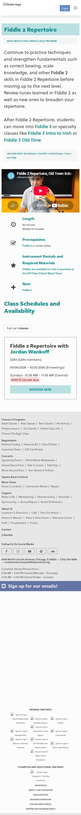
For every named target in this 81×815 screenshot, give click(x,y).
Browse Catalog (11, 444)
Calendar (7, 535)
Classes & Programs (13, 419)
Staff (4, 523)
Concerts (7, 456)
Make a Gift (8, 497)
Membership (26, 497)
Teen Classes (46, 423)
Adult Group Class (17, 40)
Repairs (55, 486)
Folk (67, 153)
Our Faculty (30, 428)
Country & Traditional (50, 153)
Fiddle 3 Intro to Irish (50, 133)
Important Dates (11, 449)
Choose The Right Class (15, 433)
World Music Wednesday (40, 460)
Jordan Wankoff (29, 351)
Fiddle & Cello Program (43, 40)
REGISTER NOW (40, 389)
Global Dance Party (13, 465)
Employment (18, 523)
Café (34, 512)
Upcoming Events (12, 460)
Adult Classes (9, 423)
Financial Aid (31, 444)
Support (7, 493)
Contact (6, 529)
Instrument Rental (36, 486)
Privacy (34, 523)
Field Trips (52, 465)
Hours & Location (12, 486)
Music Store (9, 482)
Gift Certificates (34, 449)
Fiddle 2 (59, 72)
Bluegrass (29, 153)
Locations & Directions (15, 512)
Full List (18, 328)
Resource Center (62, 518)
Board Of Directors (52, 502)
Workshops (63, 423)
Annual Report (28, 502)
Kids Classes (28, 423)
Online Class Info (50, 428)
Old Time (11, 157)
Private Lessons (11, 428)
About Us (7, 509)
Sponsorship (9, 502)
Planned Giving (46, 497)
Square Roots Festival (15, 477)
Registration (9, 440)
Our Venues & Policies (41, 470)
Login (64, 8)
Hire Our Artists (49, 512)
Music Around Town (13, 470)
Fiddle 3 (43, 126)
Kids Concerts (36, 465)
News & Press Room (37, 518)
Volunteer (64, 497)
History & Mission (12, 518)
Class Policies (49, 444)
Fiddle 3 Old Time (22, 140)
